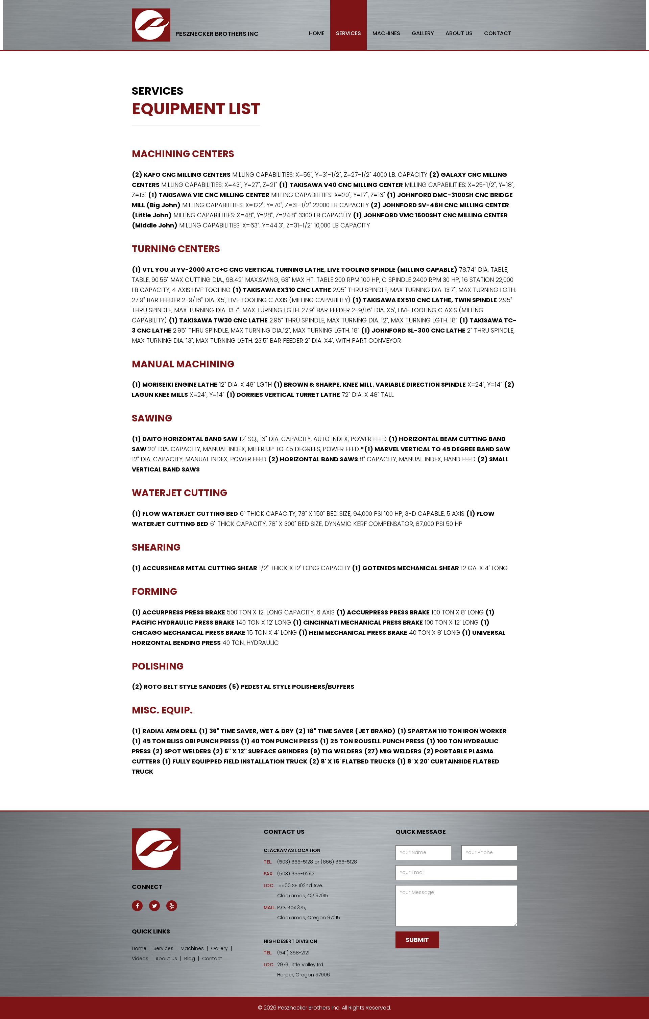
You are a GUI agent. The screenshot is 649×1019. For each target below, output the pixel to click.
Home (316, 33)
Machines (386, 33)
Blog (189, 958)
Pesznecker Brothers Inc (217, 33)
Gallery (423, 33)
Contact (497, 33)
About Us (459, 33)
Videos (140, 958)
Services (348, 33)
